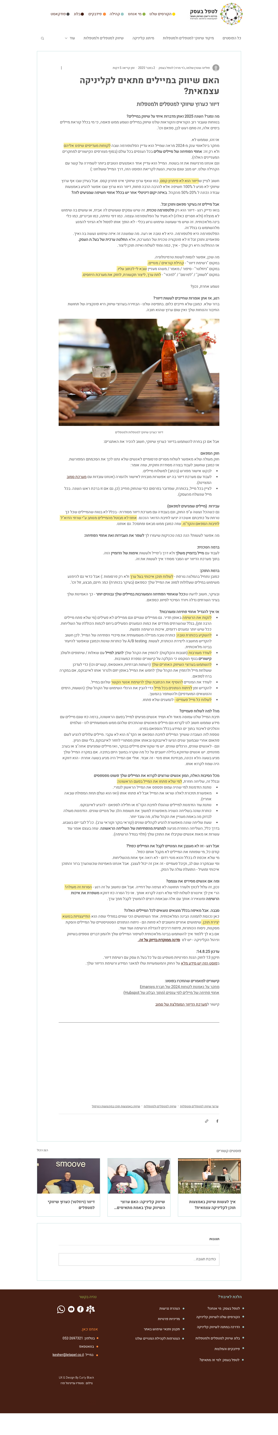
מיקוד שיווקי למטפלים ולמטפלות (188, 38)
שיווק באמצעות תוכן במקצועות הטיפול (116, 1106)
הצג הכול (42, 1150)
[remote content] (139, 1068)
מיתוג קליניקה (143, 38)
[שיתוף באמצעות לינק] (207, 1121)
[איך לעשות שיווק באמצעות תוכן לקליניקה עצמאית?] (209, 1176)
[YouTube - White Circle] (71, 1309)
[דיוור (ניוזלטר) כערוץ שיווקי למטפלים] (68, 1176)
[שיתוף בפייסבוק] (217, 1121)
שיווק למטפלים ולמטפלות (104, 38)
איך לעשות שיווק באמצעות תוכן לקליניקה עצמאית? (212, 1205)
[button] (42, 38)
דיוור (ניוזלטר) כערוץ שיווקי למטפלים (71, 1205)
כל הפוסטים (232, 38)
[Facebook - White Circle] (80, 1309)
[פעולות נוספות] (61, 67)
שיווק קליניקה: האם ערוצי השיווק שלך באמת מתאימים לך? (141, 1205)
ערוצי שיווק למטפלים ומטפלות (199, 1106)
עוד (72, 38)
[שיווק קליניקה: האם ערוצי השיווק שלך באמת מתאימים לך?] (139, 1176)
